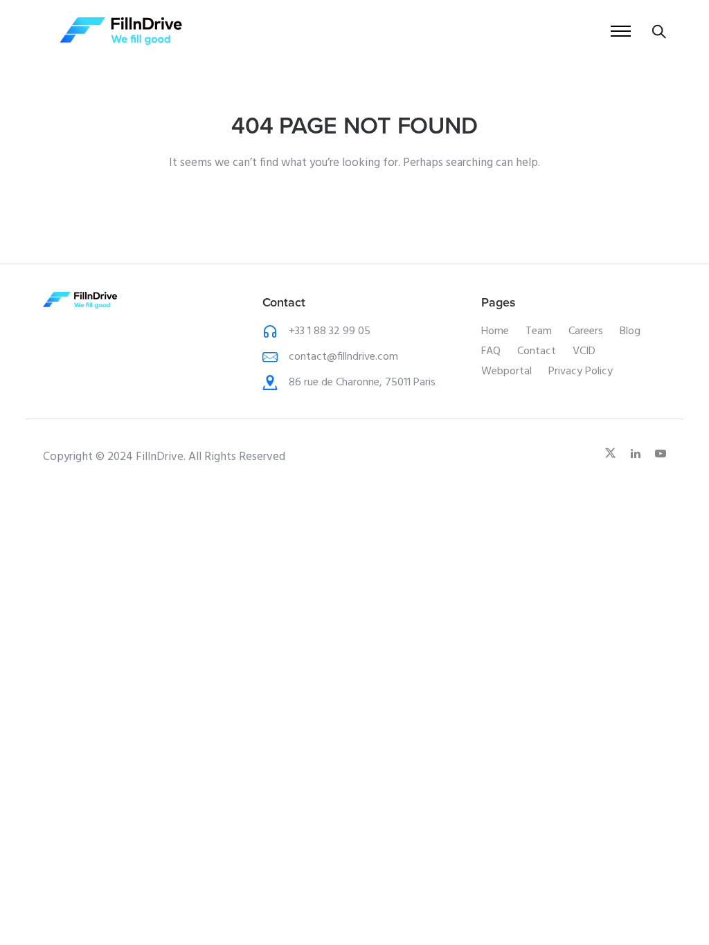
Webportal (506, 371)
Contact (536, 351)
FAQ (491, 351)
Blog (630, 331)
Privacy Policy (580, 371)
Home (495, 331)
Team (539, 331)
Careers (585, 331)
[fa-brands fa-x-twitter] (612, 453)
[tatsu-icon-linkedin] (638, 454)
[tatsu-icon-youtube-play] (660, 454)
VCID (584, 351)
